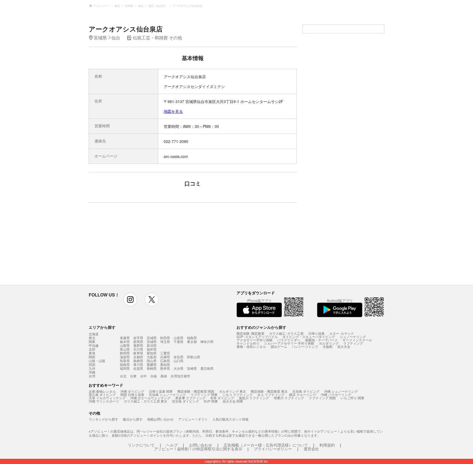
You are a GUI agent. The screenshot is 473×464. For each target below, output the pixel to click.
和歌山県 (193, 356)
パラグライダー (288, 339)
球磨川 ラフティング (289, 397)
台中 (143, 376)
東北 (92, 337)
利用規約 (327, 445)
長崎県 (152, 368)
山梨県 (125, 345)
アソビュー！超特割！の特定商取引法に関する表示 (198, 448)
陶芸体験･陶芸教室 (250, 333)
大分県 (178, 368)
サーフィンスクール (357, 339)
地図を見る (173, 111)
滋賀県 (125, 356)
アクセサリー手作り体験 (254, 339)
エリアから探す (102, 327)
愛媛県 (152, 364)
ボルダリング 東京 (232, 391)
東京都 (192, 341)
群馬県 (138, 341)
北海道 (94, 334)
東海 (92, 353)
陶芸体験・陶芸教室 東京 (269, 391)
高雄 (163, 376)
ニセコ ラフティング (237, 394)
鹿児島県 (207, 368)
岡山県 (152, 360)
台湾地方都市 (180, 376)
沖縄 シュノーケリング (341, 391)
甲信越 (94, 345)
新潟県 (152, 345)
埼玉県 (165, 341)
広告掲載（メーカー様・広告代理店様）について (266, 445)
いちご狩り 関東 (352, 397)
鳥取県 (125, 360)
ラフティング (353, 343)
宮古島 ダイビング (185, 401)
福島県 (192, 337)
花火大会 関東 (233, 401)
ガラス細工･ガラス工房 (286, 333)
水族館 (328, 346)
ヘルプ (172, 445)
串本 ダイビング (222, 397)
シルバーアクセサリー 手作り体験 (289, 343)
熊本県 (165, 368)
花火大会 (343, 346)
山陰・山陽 (97, 360)
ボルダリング (329, 343)
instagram (130, 299)
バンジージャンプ (305, 346)
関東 (92, 341)
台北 (123, 376)
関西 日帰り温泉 (132, 394)
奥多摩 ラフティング (190, 397)
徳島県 (125, 364)
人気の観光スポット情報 (230, 419)
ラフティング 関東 (204, 394)
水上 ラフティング (270, 394)
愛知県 (152, 353)
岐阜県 (138, 353)
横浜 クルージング (302, 394)
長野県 (138, 345)
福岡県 (125, 368)
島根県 (138, 360)
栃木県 (125, 341)
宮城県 (152, 337)
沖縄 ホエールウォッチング (150, 397)
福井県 (152, 349)
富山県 (125, 349)
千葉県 (178, 341)
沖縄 (92, 372)
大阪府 (152, 356)
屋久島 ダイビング (102, 394)
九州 (92, 368)
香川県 (138, 364)
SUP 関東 (211, 401)
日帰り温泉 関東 (161, 391)
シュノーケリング (353, 336)
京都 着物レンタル (102, 391)
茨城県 (152, 341)
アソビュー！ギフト (193, 419)
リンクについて (141, 445)
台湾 (92, 376)
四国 (92, 364)
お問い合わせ (200, 445)
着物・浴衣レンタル (251, 346)
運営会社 (311, 448)
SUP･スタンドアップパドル (257, 336)
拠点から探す (133, 419)
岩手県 (138, 337)
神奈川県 (207, 341)
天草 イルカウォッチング (107, 397)
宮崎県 (192, 368)
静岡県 (125, 353)
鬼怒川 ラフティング (254, 397)
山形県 (178, 337)
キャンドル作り (247, 343)
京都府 (138, 356)
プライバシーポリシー (273, 448)
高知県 (165, 364)
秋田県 (165, 337)
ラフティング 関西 (322, 397)
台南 (153, 376)
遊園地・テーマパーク (321, 339)
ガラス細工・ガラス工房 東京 (145, 401)
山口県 (178, 360)
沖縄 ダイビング (132, 391)
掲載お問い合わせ (160, 419)
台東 (133, 376)
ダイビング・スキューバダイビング (308, 336)
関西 (92, 357)
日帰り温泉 (316, 333)
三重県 (165, 353)
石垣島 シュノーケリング (167, 394)
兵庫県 (165, 356)
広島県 (165, 360)
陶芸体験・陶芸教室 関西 (195, 391)
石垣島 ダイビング (305, 391)
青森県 (125, 337)
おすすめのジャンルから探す (261, 327)
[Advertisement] (145, 246)
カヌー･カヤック (341, 333)
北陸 (92, 349)
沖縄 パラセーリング (336, 394)
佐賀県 (138, 368)
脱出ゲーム (279, 346)
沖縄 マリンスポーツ (104, 401)
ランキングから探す (103, 419)
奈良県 (178, 356)
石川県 (138, 349)
